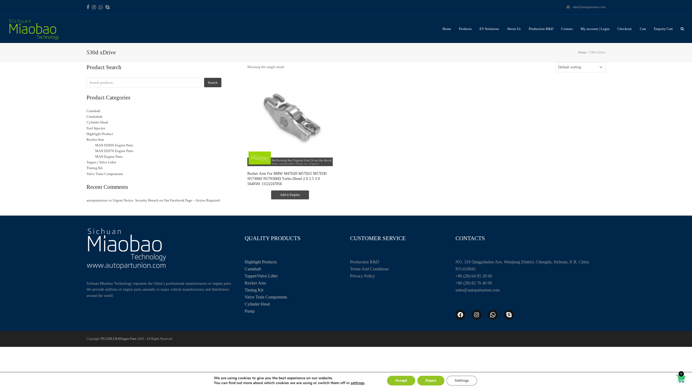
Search (213, 83)
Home (582, 52)
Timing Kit (254, 290)
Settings (462, 380)
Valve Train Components (266, 297)
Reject (430, 380)
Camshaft (253, 269)
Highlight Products (261, 262)
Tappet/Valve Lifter (261, 276)
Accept (401, 380)
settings (357, 383)
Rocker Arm (255, 283)
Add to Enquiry (290, 195)
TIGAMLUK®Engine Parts (118, 339)
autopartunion (96, 200)
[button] (682, 29)
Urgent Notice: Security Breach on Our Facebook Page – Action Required (166, 200)
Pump (250, 311)
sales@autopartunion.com (589, 7)
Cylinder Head (257, 304)
